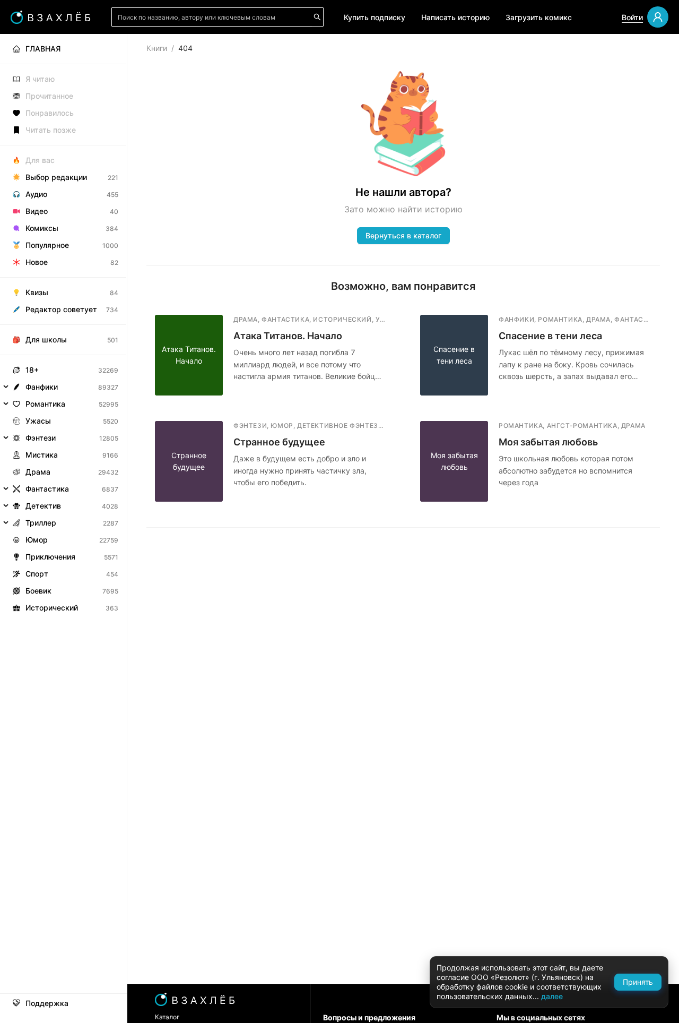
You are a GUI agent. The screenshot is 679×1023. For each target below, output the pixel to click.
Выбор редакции (56, 177)
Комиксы (41, 228)
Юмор (36, 539)
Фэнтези (40, 437)
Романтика (45, 403)
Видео (36, 211)
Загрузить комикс (539, 17)
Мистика (41, 454)
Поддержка (46, 1003)
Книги (156, 48)
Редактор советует (61, 309)
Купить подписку (374, 17)
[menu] (63, 325)
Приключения (50, 556)
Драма (37, 471)
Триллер (40, 522)
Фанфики (41, 386)
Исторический (51, 607)
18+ (32, 369)
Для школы (46, 339)
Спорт (36, 573)
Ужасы (38, 420)
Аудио (36, 194)
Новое (36, 262)
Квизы (36, 292)
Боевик (38, 590)
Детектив (43, 505)
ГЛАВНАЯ (42, 48)
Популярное (47, 245)
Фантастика (47, 488)
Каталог (167, 1017)
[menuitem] (63, 48)
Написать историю (455, 17)
